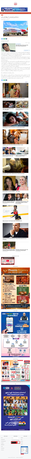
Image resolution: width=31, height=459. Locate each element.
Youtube (22, 444)
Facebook (22, 437)
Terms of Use (2, 450)
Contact (2, 446)
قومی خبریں (2, 15)
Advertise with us (3, 439)
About (1, 437)
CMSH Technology (13, 457)
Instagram (22, 441)
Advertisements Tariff (3, 441)
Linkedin (22, 443)
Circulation (2, 443)
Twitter (21, 439)
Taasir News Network (4, 18)
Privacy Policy (2, 448)
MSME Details (2, 444)
